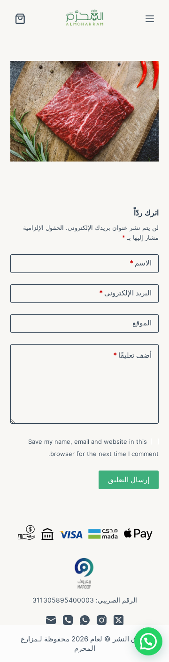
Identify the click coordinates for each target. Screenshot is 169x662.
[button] (148, 641)
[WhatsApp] (85, 620)
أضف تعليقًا (132, 355)
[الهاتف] (68, 620)
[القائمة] (150, 19)
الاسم (141, 262)
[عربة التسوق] (20, 19)
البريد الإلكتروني (125, 292)
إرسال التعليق (128, 479)
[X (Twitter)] (118, 620)
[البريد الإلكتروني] (51, 620)
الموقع (142, 322)
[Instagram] (102, 620)
